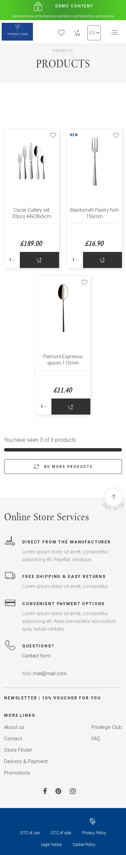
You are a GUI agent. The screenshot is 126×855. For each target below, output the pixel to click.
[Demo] (17, 32)
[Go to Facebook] (45, 791)
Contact (13, 739)
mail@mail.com (50, 673)
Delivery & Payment (26, 761)
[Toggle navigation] (114, 33)
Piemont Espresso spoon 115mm (63, 360)
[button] (94, 33)
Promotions (17, 773)
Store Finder (18, 750)
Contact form (36, 655)
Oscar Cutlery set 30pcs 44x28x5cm (31, 213)
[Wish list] (53, 135)
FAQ (95, 739)
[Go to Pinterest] (58, 791)
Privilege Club (106, 727)
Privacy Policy (94, 833)
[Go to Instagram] (73, 791)
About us (14, 727)
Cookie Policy (84, 844)
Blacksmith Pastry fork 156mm (94, 213)
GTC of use (30, 833)
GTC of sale (61, 833)
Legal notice (51, 844)
